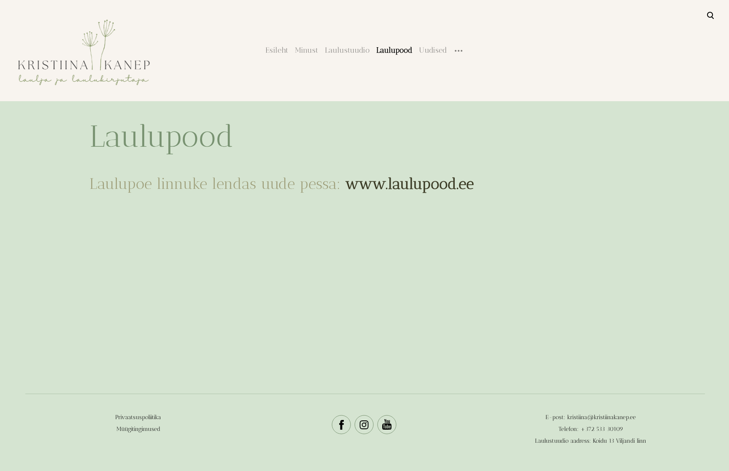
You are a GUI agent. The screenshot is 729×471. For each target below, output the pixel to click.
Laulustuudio (347, 50)
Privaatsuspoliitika (138, 417)
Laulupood (394, 50)
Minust (306, 50)
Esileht (276, 50)
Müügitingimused (138, 429)
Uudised (433, 50)
